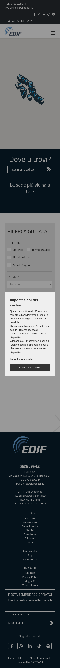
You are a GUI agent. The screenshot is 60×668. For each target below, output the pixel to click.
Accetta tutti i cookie (30, 367)
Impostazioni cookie (21, 359)
